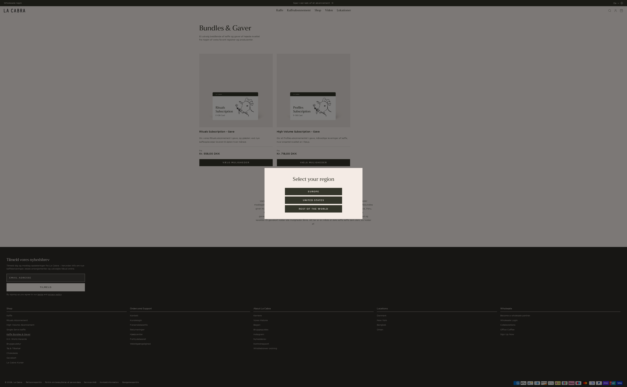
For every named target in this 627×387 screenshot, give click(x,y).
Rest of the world (313, 208)
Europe (313, 191)
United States (313, 200)
